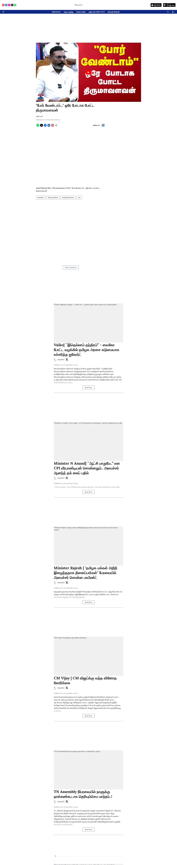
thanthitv (41, 197)
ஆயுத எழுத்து (68, 12)
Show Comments (70, 267)
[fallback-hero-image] (88, 322)
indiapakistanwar (68, 197)
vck (79, 197)
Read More (88, 387)
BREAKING (56, 12)
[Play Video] (88, 72)
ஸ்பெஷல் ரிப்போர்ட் (114, 12)
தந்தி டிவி (39, 116)
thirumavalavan (53, 197)
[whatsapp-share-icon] (37, 126)
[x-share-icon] (41, 126)
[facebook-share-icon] (45, 126)
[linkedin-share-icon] (48, 126)
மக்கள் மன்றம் (81, 12)
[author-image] (55, 359)
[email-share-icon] (52, 126)
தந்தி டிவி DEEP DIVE (97, 12)
